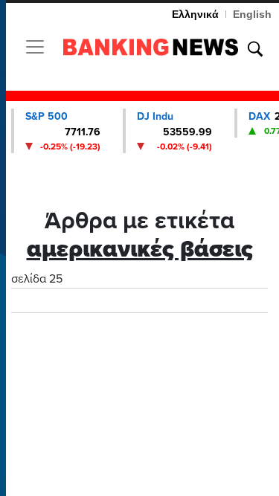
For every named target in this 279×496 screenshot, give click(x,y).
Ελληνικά (195, 14)
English (252, 14)
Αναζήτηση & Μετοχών (255, 49)
